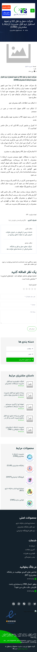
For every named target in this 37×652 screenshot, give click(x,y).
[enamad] (10, 617)
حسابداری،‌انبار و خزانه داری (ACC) (14, 489)
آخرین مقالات (30, 549)
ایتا (10, 220)
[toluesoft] (29, 604)
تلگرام (24, 220)
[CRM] (34, 604)
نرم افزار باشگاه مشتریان (26, 527)
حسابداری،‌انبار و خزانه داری (25, 523)
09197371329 (25, 642)
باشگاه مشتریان (6, 7)
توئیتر (13, 220)
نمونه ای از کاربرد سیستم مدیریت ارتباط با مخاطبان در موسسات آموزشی (14, 405)
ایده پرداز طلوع (22, 648)
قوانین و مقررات (29, 553)
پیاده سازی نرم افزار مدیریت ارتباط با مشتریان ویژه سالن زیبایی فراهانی (14, 394)
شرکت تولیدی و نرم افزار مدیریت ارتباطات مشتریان (14, 382)
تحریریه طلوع (29, 66)
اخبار (29, 354)
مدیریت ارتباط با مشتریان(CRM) (18, 455)
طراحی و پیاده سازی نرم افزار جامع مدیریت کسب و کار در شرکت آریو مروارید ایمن (14, 417)
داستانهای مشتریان (16, 30)
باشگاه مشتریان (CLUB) (15, 465)
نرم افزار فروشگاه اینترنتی (26, 530)
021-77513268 (21, 640)
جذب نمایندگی (30, 557)
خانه (26, 30)
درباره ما (32, 546)
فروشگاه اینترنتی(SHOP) (15, 477)
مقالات (29, 348)
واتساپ (18, 220)
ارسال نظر (31, 329)
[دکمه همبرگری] (32, 10)
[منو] (20, 10)
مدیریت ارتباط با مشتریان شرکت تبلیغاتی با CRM (15, 428)
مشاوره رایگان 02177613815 (6, 13)
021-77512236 (11, 640)
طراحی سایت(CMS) (17, 500)
